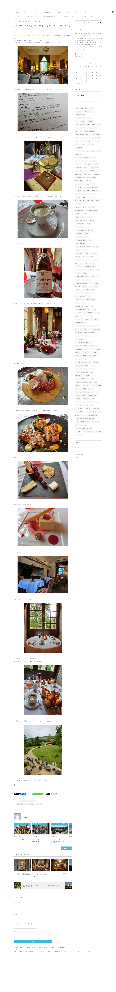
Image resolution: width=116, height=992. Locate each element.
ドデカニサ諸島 (90, 144)
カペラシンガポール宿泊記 (81, 345)
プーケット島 (84, 161)
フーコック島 (78, 187)
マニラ (98, 276)
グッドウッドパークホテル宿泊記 (82, 190)
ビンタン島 (77, 398)
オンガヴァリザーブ (79, 256)
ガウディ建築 (78, 312)
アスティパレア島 (94, 167)
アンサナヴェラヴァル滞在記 (89, 355)
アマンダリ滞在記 (90, 289)
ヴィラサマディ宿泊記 (93, 286)
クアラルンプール (79, 223)
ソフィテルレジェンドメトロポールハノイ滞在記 (85, 157)
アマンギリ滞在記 (79, 108)
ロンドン (94, 309)
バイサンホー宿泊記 (79, 243)
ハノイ (76, 329)
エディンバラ (84, 352)
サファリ (98, 200)
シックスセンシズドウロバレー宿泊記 (83, 362)
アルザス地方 (78, 154)
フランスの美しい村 (79, 170)
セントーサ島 (84, 250)
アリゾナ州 (84, 398)
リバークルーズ (89, 316)
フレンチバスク (96, 246)
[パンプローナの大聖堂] (22, 828)
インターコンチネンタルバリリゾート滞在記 (84, 276)
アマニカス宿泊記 (90, 170)
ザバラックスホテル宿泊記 (81, 369)
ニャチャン (77, 385)
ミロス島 (84, 273)
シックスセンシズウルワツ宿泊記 (82, 375)
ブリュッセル (92, 388)
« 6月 (76, 83)
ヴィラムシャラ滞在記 (91, 177)
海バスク (77, 289)
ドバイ (83, 144)
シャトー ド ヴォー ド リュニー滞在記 (25, 804)
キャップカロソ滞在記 (96, 385)
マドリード (91, 369)
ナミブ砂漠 (87, 223)
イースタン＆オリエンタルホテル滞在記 (83, 336)
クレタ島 (77, 352)
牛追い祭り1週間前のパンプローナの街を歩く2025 (40, 840)
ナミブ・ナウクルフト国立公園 (82, 230)
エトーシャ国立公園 (79, 177)
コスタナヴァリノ (96, 190)
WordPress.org (78, 458)
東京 (76, 131)
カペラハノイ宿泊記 (95, 421)
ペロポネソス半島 (95, 326)
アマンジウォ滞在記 (93, 283)
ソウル (83, 279)
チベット (89, 128)
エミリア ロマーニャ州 (85, 141)
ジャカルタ (89, 121)
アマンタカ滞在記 (79, 411)
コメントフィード (79, 454)
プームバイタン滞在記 (89, 431)
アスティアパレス (79, 293)
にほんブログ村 (78, 56)
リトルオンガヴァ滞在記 (90, 411)
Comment (16, 902)
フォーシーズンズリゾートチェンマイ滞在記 (84, 207)
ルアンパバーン (78, 111)
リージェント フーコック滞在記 (82, 392)
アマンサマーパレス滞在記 (81, 227)
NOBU (93, 124)
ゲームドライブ (96, 141)
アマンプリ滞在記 (87, 164)
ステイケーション (79, 269)
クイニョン (77, 197)
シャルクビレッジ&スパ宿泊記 (91, 319)
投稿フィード (78, 451)
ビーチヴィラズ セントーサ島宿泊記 (83, 246)
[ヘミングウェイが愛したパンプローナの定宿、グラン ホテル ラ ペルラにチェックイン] (59, 828)
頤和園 (76, 316)
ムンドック (77, 266)
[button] (113, 12)
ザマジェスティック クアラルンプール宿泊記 (85, 418)
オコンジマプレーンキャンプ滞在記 (87, 131)
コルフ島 (77, 213)
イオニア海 (77, 286)
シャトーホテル (39, 804)
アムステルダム (94, 253)
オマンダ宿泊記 (78, 203)
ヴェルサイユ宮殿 (79, 210)
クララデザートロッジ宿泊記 (81, 365)
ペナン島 (97, 269)
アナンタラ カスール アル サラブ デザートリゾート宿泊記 (87, 349)
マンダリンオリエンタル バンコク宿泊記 (84, 428)
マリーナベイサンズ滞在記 (81, 388)
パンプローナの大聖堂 (19, 840)
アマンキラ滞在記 (89, 269)
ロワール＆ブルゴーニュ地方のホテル (31, 21)
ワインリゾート (88, 293)
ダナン (83, 302)
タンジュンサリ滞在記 (88, 405)
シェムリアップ (89, 256)
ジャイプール (78, 164)
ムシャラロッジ (83, 425)
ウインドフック (85, 385)
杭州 (76, 425)
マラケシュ (87, 408)
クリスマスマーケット (91, 299)
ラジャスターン (78, 431)
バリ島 (98, 124)
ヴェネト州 (95, 164)
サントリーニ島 (78, 332)
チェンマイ (98, 431)
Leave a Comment (24, 808)
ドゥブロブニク (78, 147)
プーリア (77, 250)
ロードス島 (98, 151)
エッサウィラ (88, 180)
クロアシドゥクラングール (81, 322)
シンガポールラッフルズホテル (89, 194)
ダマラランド (78, 167)
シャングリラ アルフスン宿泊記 (82, 421)
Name (15, 914)
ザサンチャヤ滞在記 (87, 312)
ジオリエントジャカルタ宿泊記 (82, 253)
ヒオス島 (96, 128)
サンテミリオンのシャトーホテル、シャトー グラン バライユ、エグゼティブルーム (40, 874)
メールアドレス (18, 923)
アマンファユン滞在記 (80, 121)
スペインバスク (93, 161)
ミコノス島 (84, 213)
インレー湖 (83, 128)
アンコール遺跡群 (79, 408)
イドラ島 (86, 233)
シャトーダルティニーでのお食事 (58, 873)
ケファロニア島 (84, 263)
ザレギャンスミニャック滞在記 (82, 184)
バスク (82, 316)
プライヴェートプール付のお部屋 (82, 309)
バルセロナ (89, 279)
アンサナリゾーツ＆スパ (80, 395)
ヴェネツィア (97, 362)
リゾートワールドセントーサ (81, 134)
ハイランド (77, 194)
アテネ (76, 141)
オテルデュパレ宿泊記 (80, 378)
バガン (76, 128)
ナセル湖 (92, 220)
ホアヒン (77, 137)
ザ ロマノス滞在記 (79, 339)
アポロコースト (92, 197)
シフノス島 (92, 263)
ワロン (92, 230)
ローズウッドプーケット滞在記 (82, 326)
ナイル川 (84, 286)
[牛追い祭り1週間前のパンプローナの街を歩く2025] (41, 828)
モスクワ (77, 161)
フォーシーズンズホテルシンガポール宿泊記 (91, 137)
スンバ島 (92, 134)
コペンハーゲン (78, 233)
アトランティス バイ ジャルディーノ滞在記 (84, 151)
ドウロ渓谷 (92, 398)
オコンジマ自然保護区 (89, 332)
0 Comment (16, 30)
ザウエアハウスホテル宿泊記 (81, 382)
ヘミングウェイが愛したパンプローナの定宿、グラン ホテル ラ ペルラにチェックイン (59, 841)
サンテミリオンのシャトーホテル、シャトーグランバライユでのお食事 (22, 873)
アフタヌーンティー (79, 299)
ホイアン (98, 134)
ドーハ (83, 289)
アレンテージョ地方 (88, 111)
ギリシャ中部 (90, 378)
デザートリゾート (79, 319)
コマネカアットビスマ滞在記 (91, 210)
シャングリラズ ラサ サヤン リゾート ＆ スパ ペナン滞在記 (87, 402)
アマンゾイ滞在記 (79, 180)
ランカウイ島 (83, 329)
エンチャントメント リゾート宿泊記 (83, 174)
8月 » (79, 83)
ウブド (99, 411)
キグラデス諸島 (95, 408)
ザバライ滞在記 (96, 174)
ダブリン (95, 260)
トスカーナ (77, 302)
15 (92, 75)
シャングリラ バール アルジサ (81, 236)
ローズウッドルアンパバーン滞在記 (83, 296)
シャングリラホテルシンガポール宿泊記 (83, 372)
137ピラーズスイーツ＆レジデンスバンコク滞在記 (86, 415)
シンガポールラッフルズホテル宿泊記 (83, 118)
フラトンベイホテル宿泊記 (94, 329)
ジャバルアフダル (89, 108)
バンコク (77, 144)
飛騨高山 (84, 197)
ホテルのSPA (78, 355)
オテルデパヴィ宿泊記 (80, 114)
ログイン (77, 447)
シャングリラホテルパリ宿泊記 (89, 266)
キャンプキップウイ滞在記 (81, 283)
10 (100, 72)
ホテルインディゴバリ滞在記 (81, 220)
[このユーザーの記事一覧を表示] (17, 816)
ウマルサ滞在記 (78, 435)
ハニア (92, 184)
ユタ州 (97, 170)
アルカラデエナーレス (94, 345)
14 (88, 75)
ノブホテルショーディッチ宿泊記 (82, 124)
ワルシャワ (85, 167)
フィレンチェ (93, 365)
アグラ (85, 359)
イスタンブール (94, 392)
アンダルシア (78, 405)
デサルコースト (90, 200)
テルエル (77, 279)
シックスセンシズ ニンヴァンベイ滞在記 (84, 240)
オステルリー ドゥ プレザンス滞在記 (83, 260)
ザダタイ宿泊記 (93, 382)
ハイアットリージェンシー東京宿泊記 (83, 342)
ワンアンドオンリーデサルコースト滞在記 (84, 306)
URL (15, 931)
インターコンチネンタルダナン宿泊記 (83, 217)
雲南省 (76, 263)
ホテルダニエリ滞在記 (93, 395)
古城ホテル (77, 273)
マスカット (96, 312)
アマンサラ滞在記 (93, 352)
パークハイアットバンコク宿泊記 (90, 187)
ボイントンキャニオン (80, 200)
